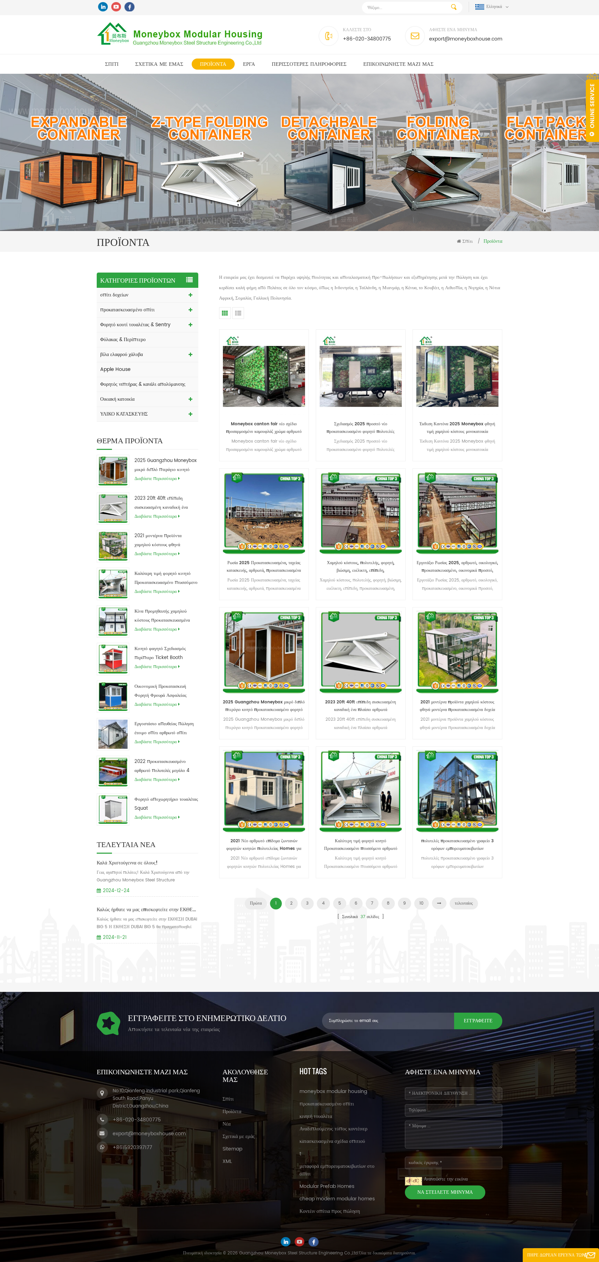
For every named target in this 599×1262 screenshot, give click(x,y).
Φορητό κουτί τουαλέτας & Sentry (135, 325)
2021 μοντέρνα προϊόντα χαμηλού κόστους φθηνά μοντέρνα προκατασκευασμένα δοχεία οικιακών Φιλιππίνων (163, 541)
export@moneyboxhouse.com (465, 39)
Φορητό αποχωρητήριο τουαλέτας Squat (166, 804)
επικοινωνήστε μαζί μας (398, 64)
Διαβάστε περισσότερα (155, 478)
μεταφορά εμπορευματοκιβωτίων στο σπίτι (337, 1170)
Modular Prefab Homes (327, 1186)
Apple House (115, 369)
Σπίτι (112, 64)
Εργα (249, 64)
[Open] (592, 107)
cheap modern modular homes (337, 1199)
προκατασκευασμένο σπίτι (127, 310)
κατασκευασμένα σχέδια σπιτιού (332, 1141)
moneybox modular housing (333, 1091)
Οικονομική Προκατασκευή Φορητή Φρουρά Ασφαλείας (160, 691)
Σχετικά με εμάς (159, 64)
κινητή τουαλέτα (316, 1116)
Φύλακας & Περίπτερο (123, 340)
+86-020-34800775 (367, 39)
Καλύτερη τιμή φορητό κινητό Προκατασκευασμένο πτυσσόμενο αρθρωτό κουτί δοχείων (166, 578)
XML (227, 1161)
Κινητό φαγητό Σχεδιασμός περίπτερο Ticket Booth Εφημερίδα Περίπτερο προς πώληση (160, 654)
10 (421, 903)
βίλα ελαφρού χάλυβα (121, 354)
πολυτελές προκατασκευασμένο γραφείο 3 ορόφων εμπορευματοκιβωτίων (457, 845)
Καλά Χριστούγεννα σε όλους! (127, 863)
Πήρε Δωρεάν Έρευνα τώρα (557, 1255)
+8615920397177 (132, 1148)
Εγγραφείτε (478, 1021)
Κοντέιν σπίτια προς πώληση (330, 1211)
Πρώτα (256, 903)
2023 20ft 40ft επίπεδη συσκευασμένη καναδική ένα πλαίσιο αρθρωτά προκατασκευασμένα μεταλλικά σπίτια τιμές (163, 503)
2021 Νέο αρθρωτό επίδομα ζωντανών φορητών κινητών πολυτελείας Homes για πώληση (263, 845)
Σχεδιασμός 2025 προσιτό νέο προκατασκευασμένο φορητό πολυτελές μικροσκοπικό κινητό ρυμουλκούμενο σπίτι (360, 428)
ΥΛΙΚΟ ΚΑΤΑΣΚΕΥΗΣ (124, 414)
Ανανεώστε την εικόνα (446, 1179)
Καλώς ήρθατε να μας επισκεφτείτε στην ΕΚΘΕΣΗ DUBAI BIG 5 (147, 910)
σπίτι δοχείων (114, 295)
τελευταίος (464, 903)
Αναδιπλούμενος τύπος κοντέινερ (333, 1129)
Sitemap (232, 1149)
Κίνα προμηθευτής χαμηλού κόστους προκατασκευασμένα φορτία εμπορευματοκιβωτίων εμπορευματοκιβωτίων (162, 616)
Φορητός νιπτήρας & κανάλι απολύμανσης (142, 384)
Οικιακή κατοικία (117, 399)
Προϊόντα (213, 64)
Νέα (227, 1124)
